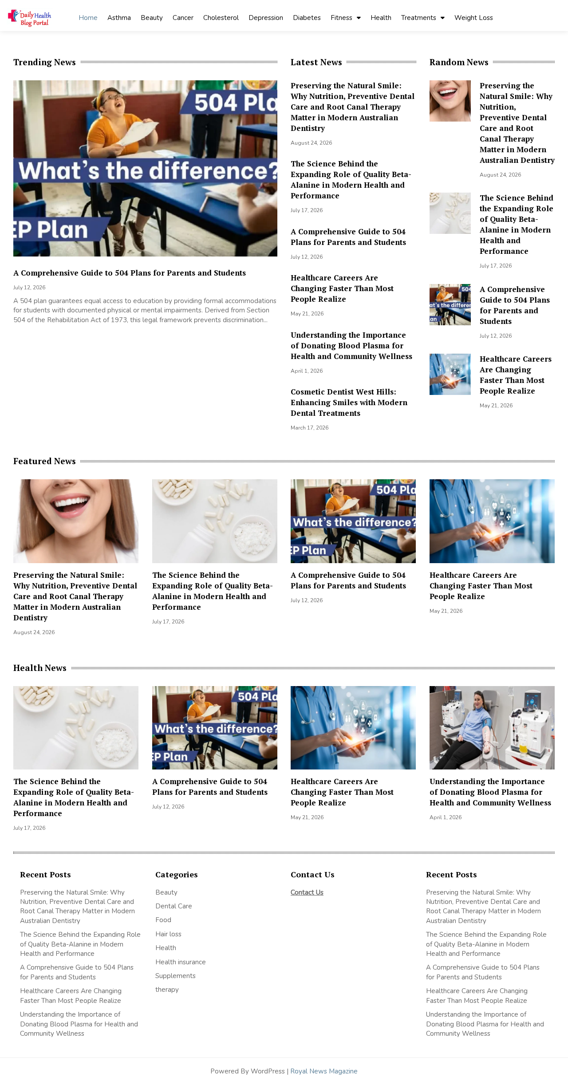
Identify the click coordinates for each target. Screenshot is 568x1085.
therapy (167, 989)
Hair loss (168, 934)
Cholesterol (221, 17)
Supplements (176, 975)
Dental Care (173, 906)
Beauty (152, 17)
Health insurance (180, 962)
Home (88, 17)
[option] (145, 204)
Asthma (119, 17)
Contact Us (307, 892)
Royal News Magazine (324, 1071)
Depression (265, 17)
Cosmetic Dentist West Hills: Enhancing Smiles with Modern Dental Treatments (349, 402)
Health (381, 17)
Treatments (418, 17)
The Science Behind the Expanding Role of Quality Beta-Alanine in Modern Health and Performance (351, 179)
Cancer (183, 17)
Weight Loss (473, 17)
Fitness (341, 17)
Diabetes (307, 17)
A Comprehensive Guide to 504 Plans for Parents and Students (129, 273)
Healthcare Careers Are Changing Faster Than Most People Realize (342, 288)
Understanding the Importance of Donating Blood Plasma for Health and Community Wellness (351, 345)
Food (163, 919)
